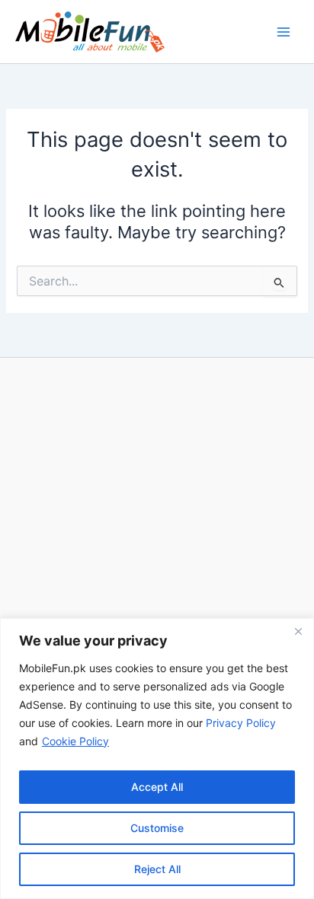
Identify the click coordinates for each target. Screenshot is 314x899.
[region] (157, 758)
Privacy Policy (241, 722)
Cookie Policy (75, 741)
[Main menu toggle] (283, 31)
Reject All (157, 868)
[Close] (298, 631)
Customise (157, 827)
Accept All (157, 786)
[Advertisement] (157, 585)
